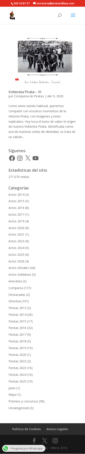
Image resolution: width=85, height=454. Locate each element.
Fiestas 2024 (17, 375)
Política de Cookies (26, 429)
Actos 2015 (16, 201)
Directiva (14, 301)
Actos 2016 (16, 208)
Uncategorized (18, 408)
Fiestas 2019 (17, 348)
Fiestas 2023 (17, 368)
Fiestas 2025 (17, 381)
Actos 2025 (16, 254)
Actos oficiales (18, 268)
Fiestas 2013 (17, 308)
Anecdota (15, 281)
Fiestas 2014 (17, 314)
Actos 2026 (16, 261)
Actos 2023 (16, 241)
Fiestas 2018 (17, 341)
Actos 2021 (16, 234)
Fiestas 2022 (17, 361)
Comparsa (15, 288)
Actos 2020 (16, 228)
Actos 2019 (16, 221)
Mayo (12, 394)
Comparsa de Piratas (29, 96)
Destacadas (16, 295)
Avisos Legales (57, 429)
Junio (11, 388)
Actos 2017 (16, 214)
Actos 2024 (16, 248)
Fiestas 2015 (17, 321)
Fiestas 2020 (17, 355)
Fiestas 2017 (17, 334)
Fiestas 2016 (17, 328)
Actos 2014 (16, 194)
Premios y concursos (23, 401)
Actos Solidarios (19, 274)
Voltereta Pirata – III (24, 91)
